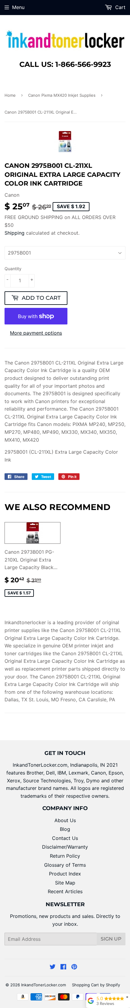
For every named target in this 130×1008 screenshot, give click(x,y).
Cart (119, 7)
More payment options (36, 333)
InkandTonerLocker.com (43, 984)
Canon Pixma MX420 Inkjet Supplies (62, 95)
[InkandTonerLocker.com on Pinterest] (74, 967)
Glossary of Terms (65, 865)
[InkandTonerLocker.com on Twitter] (53, 967)
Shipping (14, 233)
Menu (18, 7)
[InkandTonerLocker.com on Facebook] (63, 967)
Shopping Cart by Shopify (96, 984)
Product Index (65, 874)
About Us (65, 820)
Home (10, 95)
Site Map (65, 883)
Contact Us (65, 838)
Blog (65, 829)
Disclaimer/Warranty (65, 847)
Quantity (13, 268)
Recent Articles (65, 891)
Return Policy (65, 856)
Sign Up (111, 939)
